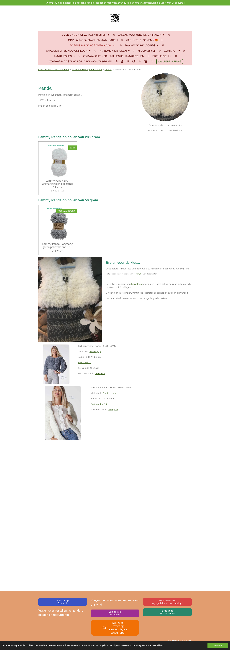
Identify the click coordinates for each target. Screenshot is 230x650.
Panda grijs (95, 351)
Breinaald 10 (84, 362)
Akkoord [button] (218, 645)
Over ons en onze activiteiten (53, 69)
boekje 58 (100, 373)
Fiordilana (136, 283)
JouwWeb (186, 640)
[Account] (122, 61)
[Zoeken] (134, 61)
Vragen (43, 610)
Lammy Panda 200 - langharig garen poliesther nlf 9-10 (57, 183)
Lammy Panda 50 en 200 (128, 69)
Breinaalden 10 (99, 404)
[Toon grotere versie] (56, 364)
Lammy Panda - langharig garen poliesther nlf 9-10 (57, 245)
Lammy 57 (138, 274)
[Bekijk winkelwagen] (145, 61)
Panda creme (109, 393)
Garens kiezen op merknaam (87, 69)
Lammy (108, 69)
